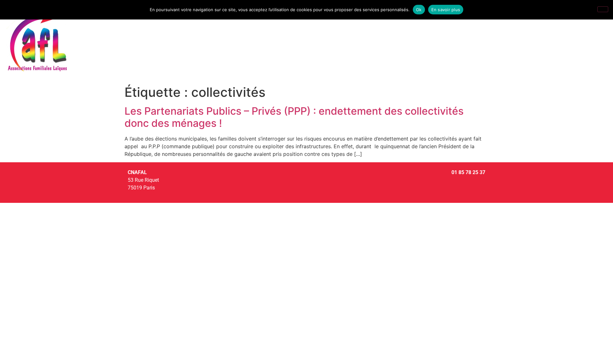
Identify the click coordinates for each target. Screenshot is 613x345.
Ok (419, 9)
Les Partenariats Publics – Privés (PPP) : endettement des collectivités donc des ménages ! (294, 117)
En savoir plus (445, 9)
